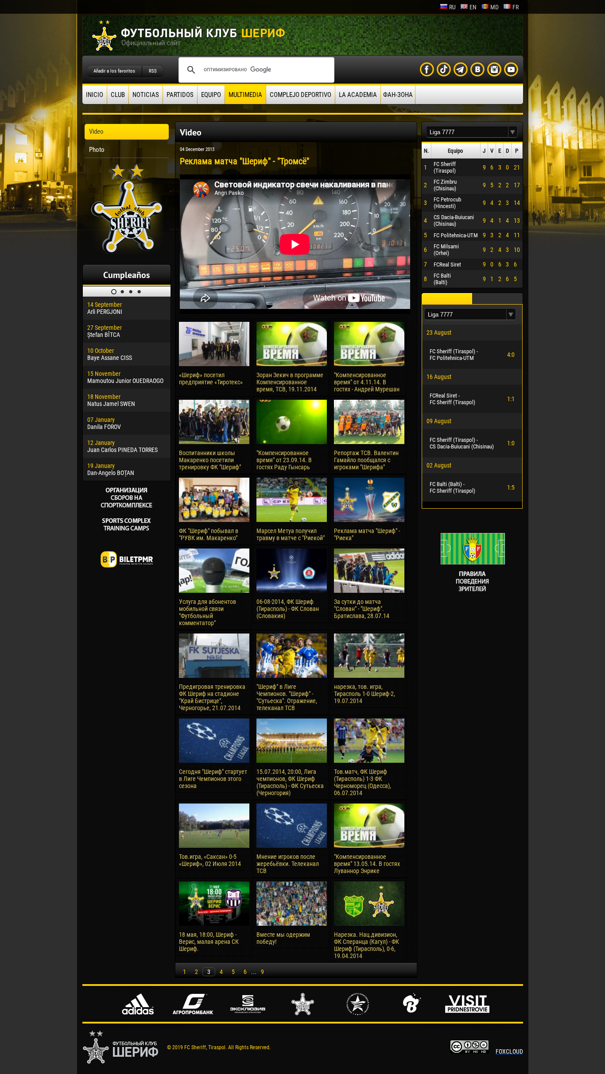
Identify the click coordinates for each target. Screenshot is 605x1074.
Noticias (145, 95)
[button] (513, 132)
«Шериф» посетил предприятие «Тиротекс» (211, 378)
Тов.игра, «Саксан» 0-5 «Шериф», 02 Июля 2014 (210, 860)
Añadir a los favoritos (114, 71)
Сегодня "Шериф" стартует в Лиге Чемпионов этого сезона (213, 778)
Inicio (94, 95)
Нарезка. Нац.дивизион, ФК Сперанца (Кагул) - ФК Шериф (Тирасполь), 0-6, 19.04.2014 (366, 945)
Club (118, 95)
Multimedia (245, 95)
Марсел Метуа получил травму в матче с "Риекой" (290, 534)
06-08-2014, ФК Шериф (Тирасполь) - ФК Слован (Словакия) (287, 608)
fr (515, 7)
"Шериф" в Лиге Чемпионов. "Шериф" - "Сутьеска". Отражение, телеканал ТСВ (286, 697)
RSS (153, 71)
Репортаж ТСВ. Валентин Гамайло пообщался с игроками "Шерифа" (366, 460)
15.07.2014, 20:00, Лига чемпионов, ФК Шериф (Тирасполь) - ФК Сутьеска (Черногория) (290, 782)
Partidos (180, 95)
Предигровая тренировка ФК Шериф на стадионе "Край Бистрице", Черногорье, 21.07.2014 (212, 697)
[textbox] (467, 132)
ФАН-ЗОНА (398, 95)
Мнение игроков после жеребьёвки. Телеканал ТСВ (287, 863)
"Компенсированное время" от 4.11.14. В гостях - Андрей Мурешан (366, 382)
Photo (97, 150)
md (494, 7)
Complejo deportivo (300, 95)
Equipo (211, 95)
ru (452, 7)
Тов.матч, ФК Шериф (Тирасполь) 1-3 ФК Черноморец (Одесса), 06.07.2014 (362, 782)
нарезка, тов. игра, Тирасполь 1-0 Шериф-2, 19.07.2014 (364, 693)
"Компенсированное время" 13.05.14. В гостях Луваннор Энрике (367, 863)
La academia (358, 95)
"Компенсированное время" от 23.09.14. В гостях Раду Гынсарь (284, 460)
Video (96, 131)
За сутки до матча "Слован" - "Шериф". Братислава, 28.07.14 (361, 608)
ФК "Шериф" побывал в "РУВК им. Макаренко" (208, 534)
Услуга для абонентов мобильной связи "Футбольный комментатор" (207, 612)
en (473, 7)
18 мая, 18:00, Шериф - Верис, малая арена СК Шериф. (209, 941)
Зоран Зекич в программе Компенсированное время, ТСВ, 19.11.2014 (289, 382)
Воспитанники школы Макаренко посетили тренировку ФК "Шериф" (210, 460)
